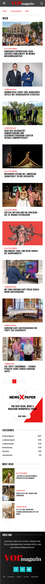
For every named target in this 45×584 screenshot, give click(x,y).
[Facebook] (16, 569)
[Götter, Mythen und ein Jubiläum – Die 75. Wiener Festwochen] (22, 195)
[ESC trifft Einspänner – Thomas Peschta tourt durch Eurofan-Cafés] (22, 349)
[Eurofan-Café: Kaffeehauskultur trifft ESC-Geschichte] (22, 310)
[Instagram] (22, 569)
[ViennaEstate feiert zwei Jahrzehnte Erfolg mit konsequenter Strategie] (22, 75)
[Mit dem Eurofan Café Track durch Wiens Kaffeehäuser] (22, 272)
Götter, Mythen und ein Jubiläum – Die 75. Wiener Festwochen (21, 213)
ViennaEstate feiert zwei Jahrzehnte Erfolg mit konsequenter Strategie (22, 93)
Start (4, 11)
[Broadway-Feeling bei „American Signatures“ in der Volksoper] (22, 156)
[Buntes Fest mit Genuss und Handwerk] (8, 493)
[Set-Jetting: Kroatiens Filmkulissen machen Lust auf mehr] (8, 510)
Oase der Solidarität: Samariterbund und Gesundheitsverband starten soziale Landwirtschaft (18, 134)
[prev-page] (4, 381)
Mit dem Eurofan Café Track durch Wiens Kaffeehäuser (21, 290)
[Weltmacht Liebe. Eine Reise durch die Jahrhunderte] (22, 233)
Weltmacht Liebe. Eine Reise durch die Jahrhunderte (21, 252)
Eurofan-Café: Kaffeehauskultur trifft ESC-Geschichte (20, 329)
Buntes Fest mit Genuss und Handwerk (26, 494)
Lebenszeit (9, 364)
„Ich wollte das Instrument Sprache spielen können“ (26, 477)
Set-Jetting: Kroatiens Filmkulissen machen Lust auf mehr (27, 511)
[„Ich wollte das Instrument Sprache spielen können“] (8, 476)
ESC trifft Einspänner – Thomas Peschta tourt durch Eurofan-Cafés (20, 369)
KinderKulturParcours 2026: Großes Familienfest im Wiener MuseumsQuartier (19, 54)
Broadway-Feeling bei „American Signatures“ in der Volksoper (20, 175)
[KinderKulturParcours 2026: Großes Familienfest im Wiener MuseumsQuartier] (22, 34)
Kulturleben (10, 49)
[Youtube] (29, 569)
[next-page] (24, 381)
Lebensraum (10, 89)
